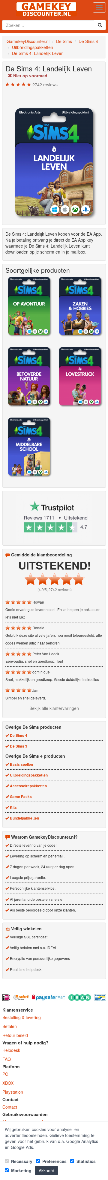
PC (5, 1074)
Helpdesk (11, 1050)
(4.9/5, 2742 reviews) (55, 589)
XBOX (8, 1083)
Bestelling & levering (21, 1017)
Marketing (21, 1170)
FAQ (6, 1059)
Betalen (9, 1026)
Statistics (85, 1161)
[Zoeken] (100, 25)
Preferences (54, 1161)
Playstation (12, 1092)
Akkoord (46, 1170)
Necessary (21, 1161)
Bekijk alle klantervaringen (54, 708)
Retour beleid (15, 1035)
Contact (9, 1107)
